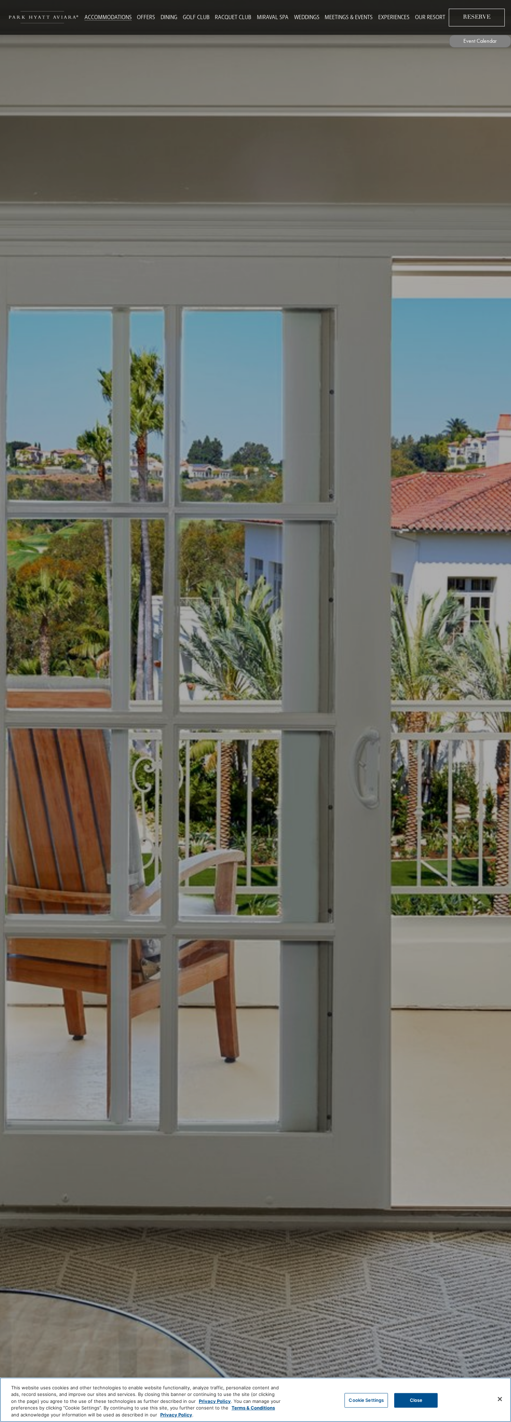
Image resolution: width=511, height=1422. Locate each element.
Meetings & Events (349, 17)
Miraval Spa (273, 17)
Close (416, 1400)
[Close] (500, 1399)
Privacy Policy (215, 1401)
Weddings (306, 17)
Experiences (393, 17)
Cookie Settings (366, 1400)
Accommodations (108, 17)
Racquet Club (233, 17)
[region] (255, 1400)
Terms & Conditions (253, 1408)
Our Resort (430, 17)
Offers (146, 17)
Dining (169, 17)
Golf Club (196, 17)
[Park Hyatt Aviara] (43, 17)
